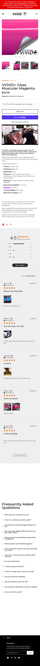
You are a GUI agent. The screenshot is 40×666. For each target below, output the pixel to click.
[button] (36, 13)
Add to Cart (20, 111)
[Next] (22, 74)
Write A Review (20, 265)
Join (30, 653)
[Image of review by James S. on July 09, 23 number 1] (7, 299)
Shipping (5, 96)
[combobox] (28, 276)
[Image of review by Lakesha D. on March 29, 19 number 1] (7, 371)
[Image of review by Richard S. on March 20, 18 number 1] (7, 407)
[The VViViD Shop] (20, 14)
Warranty (7, 187)
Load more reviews (20, 455)
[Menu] (3, 13)
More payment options (20, 122)
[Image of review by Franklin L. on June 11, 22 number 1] (7, 334)
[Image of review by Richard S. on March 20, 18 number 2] (16, 407)
